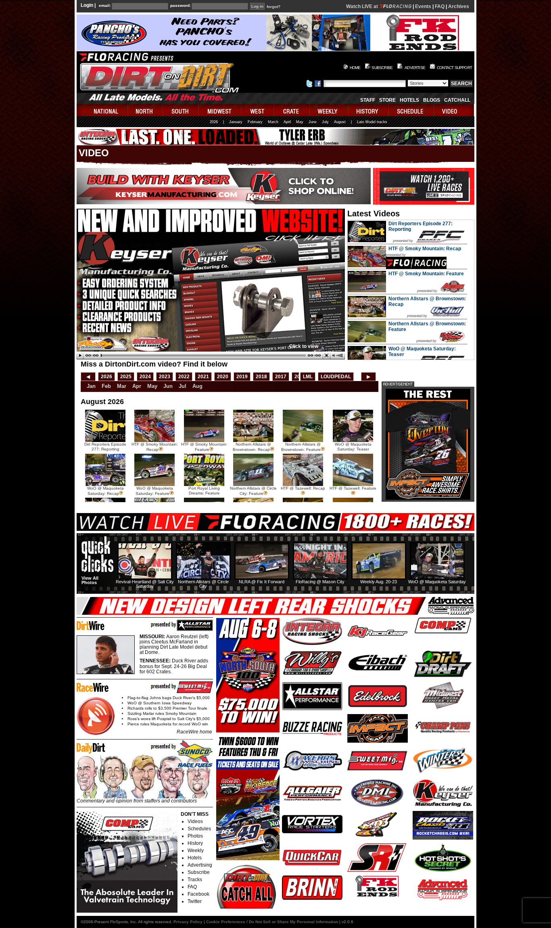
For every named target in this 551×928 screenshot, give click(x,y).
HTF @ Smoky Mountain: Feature (426, 274)
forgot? (273, 7)
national (102, 110)
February (255, 122)
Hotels (409, 100)
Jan (91, 386)
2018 (261, 376)
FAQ (440, 6)
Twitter (195, 901)
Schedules (199, 829)
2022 (184, 376)
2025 (125, 376)
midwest (219, 110)
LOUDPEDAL (336, 376)
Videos (195, 821)
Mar (121, 386)
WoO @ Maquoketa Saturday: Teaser (353, 446)
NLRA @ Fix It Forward (261, 581)
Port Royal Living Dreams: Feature (204, 490)
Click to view (303, 346)
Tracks (195, 879)
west (257, 110)
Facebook (198, 894)
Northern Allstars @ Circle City (203, 584)
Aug (197, 386)
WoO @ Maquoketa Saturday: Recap (105, 491)
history (368, 110)
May (299, 122)
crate (291, 110)
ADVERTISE (415, 67)
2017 (280, 376)
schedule (411, 110)
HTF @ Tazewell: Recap (303, 488)
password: (180, 6)
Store (387, 100)
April (287, 122)
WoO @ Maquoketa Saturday (437, 581)
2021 (203, 376)
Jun (168, 386)
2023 (164, 376)
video (454, 110)
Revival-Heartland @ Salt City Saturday (145, 584)
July (325, 122)
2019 (242, 376)
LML (308, 376)
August (340, 122)
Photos (195, 836)
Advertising (200, 865)
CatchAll (457, 100)
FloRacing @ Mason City (320, 581)
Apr (136, 386)
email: (105, 6)
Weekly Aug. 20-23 (378, 581)
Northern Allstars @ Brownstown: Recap (252, 447)
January (235, 122)
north (145, 110)
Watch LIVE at (362, 6)
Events (423, 6)
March (273, 122)
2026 (214, 122)
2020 (222, 376)
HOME (355, 67)
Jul (182, 386)
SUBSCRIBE (382, 67)
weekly (328, 110)
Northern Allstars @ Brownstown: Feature (301, 447)
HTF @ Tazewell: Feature (353, 488)
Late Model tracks (372, 122)
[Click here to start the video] (211, 356)
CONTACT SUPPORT (454, 67)
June (313, 122)
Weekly (196, 850)
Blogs (431, 100)
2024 (145, 376)
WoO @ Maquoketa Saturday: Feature (154, 491)
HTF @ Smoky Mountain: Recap (424, 248)
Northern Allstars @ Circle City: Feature (253, 491)
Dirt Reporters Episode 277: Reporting (105, 446)
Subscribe (199, 872)
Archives (458, 6)
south (180, 110)
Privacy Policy (187, 922)
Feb (106, 386)
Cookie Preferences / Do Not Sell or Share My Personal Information (272, 922)
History (195, 843)
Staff (367, 100)
